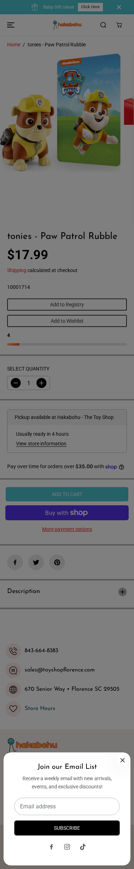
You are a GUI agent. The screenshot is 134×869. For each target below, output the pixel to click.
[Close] (122, 760)
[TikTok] (83, 847)
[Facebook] (51, 847)
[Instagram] (67, 847)
